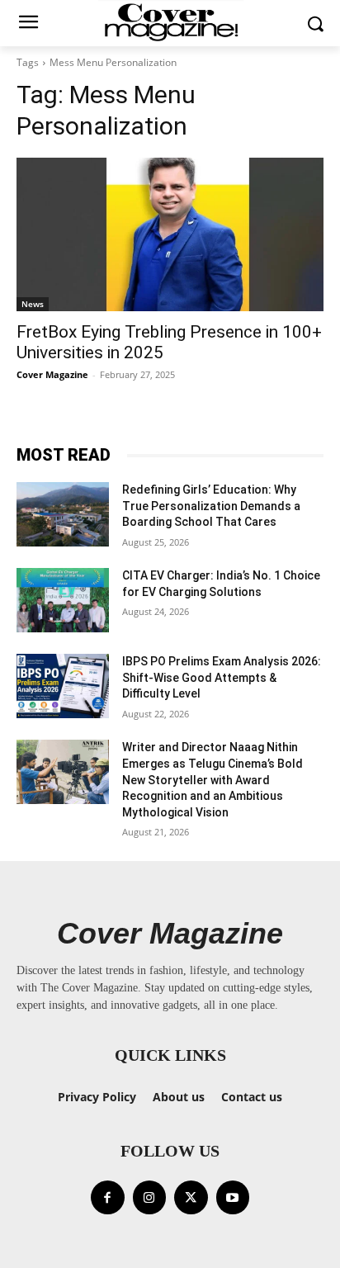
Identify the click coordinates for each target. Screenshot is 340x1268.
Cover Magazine (52, 374)
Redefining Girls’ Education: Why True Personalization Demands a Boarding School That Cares (211, 505)
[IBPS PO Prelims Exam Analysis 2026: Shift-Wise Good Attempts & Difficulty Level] (63, 686)
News (32, 304)
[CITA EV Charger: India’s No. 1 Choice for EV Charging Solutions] (63, 600)
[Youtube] (233, 1197)
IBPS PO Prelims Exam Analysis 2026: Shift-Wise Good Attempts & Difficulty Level (221, 677)
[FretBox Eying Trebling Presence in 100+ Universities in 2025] (170, 234)
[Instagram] (150, 1197)
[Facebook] (108, 1197)
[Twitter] (191, 1197)
